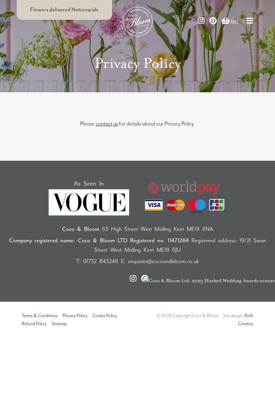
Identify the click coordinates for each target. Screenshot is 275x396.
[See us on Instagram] (201, 21)
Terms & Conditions (40, 315)
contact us (107, 123)
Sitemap (59, 324)
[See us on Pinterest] (213, 21)
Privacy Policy (75, 315)
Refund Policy (34, 324)
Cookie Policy (105, 315)
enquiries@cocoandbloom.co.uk (163, 261)
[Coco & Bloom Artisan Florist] (87, 21)
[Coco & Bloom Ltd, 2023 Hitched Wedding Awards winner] (209, 280)
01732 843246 (100, 261)
